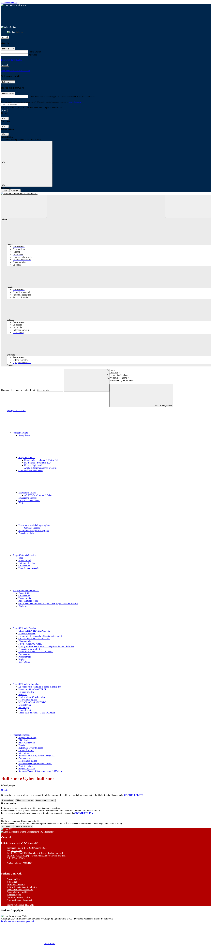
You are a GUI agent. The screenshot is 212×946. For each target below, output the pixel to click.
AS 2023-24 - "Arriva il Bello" (38, 495)
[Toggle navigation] (24, 206)
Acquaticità (23, 593)
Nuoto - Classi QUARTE (30, 644)
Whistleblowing (14, 895)
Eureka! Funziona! (26, 633)
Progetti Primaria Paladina (25, 628)
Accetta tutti (45, 800)
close (4, 219)
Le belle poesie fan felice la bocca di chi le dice (39, 686)
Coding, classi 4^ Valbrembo (31, 697)
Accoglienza (24, 435)
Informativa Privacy (16, 884)
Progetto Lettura (25, 766)
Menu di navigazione (163, 405)
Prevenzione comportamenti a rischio (35, 763)
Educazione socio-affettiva (30, 649)
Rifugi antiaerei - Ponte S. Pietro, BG (41, 460)
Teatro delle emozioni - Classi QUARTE (37, 712)
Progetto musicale (26, 768)
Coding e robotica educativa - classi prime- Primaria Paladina (46, 646)
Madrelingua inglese (27, 699)
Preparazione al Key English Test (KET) (36, 755)
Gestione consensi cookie (18, 897)
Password (32, 54)
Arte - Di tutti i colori (28, 601)
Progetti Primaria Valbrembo (26, 684)
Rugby (21, 659)
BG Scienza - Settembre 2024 (37, 462)
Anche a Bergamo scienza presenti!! (40, 468)
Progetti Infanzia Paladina (25, 555)
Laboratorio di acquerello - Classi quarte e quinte (40, 636)
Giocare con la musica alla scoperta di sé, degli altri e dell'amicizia (48, 603)
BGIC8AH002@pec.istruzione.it (38, 855)
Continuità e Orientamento (30, 470)
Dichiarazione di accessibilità (20, 889)
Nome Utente (34, 51)
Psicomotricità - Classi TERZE (32, 689)
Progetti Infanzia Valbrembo (26, 590)
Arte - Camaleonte (26, 742)
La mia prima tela (26, 692)
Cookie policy (13, 879)
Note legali (12, 882)
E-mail (31, 96)
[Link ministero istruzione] (14, 5)
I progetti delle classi (118, 375)
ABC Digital (24, 740)
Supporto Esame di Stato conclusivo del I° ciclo (40, 771)
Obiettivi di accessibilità (18, 892)
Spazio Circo (24, 662)
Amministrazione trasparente (20, 900)
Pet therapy (23, 707)
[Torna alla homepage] (106, 193)
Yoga (20, 558)
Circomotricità (24, 641)
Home (112, 370)
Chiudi (4, 118)
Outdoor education (26, 563)
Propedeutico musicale (28, 568)
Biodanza (22, 606)
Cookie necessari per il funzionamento (18, 821)
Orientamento (24, 758)
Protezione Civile (26, 533)
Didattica (113, 372)
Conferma (15, 191)
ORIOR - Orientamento (29, 500)
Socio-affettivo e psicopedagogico (33, 530)
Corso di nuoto (25, 710)
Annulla (5, 191)
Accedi (5, 37)
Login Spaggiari (75, 102)
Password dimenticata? (11, 60)
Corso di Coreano (32, 528)
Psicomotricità (24, 560)
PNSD (21, 503)
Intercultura (23, 753)
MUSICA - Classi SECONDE (32, 702)
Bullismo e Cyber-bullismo (30, 748)
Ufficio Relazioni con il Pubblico (22, 887)
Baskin (21, 745)
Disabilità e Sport (26, 750)
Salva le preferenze (23, 826)
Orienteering (24, 565)
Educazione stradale (27, 498)
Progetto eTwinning (27, 737)
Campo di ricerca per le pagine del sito (18, 390)
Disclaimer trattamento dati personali (17, 921)
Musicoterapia (24, 705)
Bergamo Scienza (26, 457)
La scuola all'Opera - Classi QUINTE (35, 651)
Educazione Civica (27, 492)
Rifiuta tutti (24, 800)
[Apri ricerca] (188, 206)
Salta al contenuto (9, 2)
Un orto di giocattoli (33, 465)
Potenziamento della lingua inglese (34, 525)
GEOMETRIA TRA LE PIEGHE (34, 631)
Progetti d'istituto (21, 432)
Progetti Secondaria (118, 378)
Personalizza (7, 800)
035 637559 (16, 850)
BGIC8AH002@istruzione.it (38, 853)
